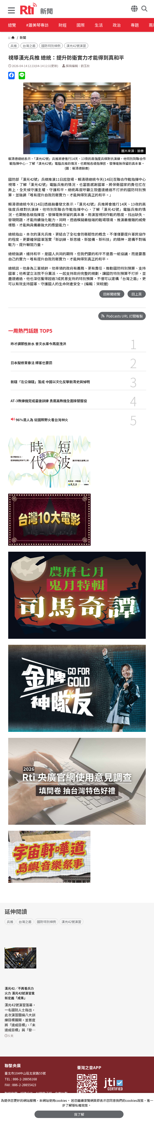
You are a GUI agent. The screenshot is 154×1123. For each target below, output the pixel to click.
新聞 (22, 37)
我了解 (79, 1114)
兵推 (13, 45)
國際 (81, 25)
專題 (135, 25)
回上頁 (137, 293)
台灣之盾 (29, 45)
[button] (11, 10)
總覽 (12, 25)
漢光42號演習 (76, 45)
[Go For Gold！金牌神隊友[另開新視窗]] (77, 691)
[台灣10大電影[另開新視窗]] (49, 523)
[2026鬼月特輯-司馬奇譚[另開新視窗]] (77, 598)
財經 (63, 25)
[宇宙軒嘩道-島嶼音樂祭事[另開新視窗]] (49, 860)
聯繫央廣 (13, 1065)
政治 (117, 25)
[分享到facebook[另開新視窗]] (11, 75)
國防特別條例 (51, 45)
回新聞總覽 (111, 293)
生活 (99, 25)
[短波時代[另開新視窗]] (49, 465)
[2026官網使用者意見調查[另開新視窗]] (77, 784)
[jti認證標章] (113, 1084)
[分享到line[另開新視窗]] (22, 75)
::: (9, 37)
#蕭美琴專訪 (37, 25)
